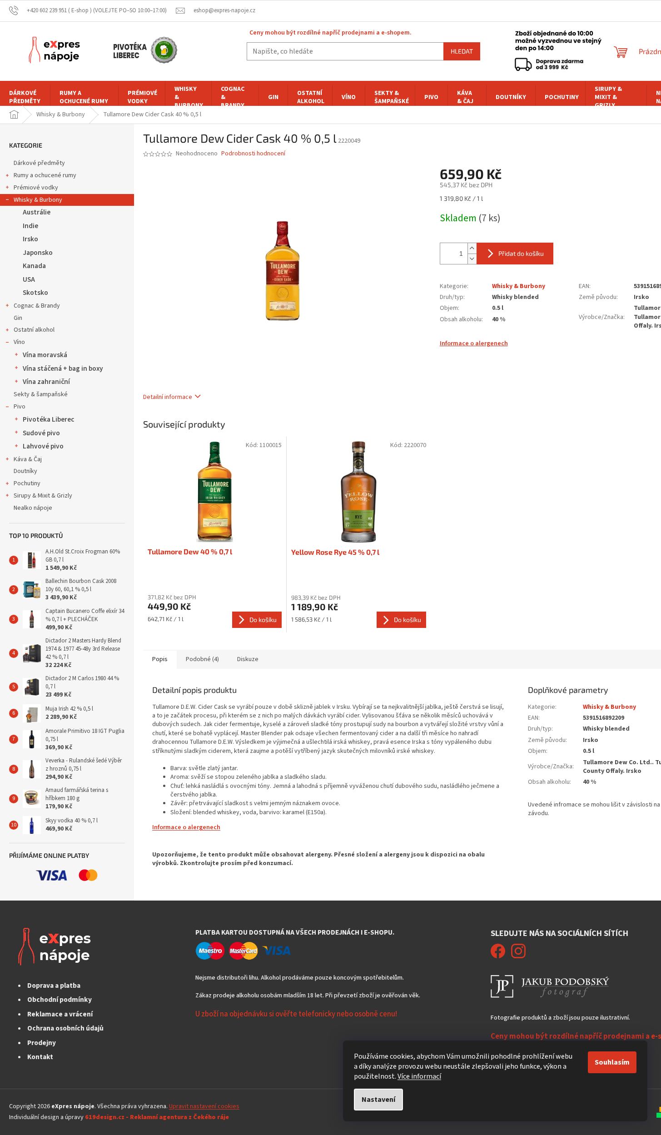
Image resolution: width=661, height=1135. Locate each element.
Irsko (30, 239)
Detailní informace (167, 397)
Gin (18, 318)
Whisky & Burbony (38, 199)
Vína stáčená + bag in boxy (63, 368)
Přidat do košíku (521, 253)
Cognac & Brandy (37, 305)
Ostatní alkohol (34, 329)
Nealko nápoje (33, 508)
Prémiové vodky (36, 187)
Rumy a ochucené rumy (45, 175)
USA (29, 279)
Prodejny (41, 1043)
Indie (30, 226)
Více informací (419, 1076)
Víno (19, 342)
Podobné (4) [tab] (202, 659)
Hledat (462, 51)
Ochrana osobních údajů (65, 1028)
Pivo (19, 406)
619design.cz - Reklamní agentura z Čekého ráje (157, 1117)
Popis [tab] (160, 659)
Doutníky (25, 471)
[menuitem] (25, 97)
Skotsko (35, 293)
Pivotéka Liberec (48, 419)
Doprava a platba (53, 986)
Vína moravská (45, 355)
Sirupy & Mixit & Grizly (43, 495)
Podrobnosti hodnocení (253, 153)
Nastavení (378, 1100)
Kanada (34, 266)
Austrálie (36, 212)
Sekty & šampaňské (41, 394)
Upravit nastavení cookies (204, 1106)
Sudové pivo (41, 433)
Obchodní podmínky (59, 1000)
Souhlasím (612, 1062)
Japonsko (38, 253)
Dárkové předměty (39, 163)
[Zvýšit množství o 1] (472, 248)
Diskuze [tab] (247, 659)
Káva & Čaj (28, 459)
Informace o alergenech (474, 343)
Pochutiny (27, 483)
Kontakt (40, 1057)
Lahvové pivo (43, 446)
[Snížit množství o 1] (472, 259)
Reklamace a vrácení (60, 1014)
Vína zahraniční (46, 382)
